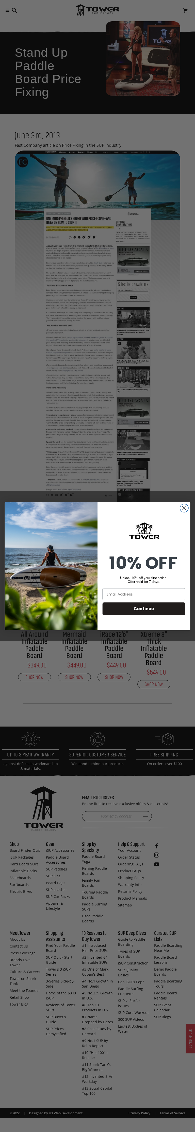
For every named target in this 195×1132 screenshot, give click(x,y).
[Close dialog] (184, 508)
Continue (144, 608)
